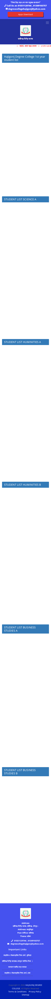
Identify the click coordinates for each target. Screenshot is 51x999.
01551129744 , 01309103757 (32, 5)
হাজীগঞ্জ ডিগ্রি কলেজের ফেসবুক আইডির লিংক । (17, 961)
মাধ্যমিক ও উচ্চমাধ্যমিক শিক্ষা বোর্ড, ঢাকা (17, 972)
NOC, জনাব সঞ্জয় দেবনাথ (27, 46)
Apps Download (25, 14)
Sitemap (25, 994)
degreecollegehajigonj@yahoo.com (26, 8)
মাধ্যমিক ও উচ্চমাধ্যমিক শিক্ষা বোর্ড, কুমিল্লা (17, 955)
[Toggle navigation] (47, 22)
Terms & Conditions (17, 991)
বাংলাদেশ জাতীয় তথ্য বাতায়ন (17, 967)
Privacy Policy (35, 991)
